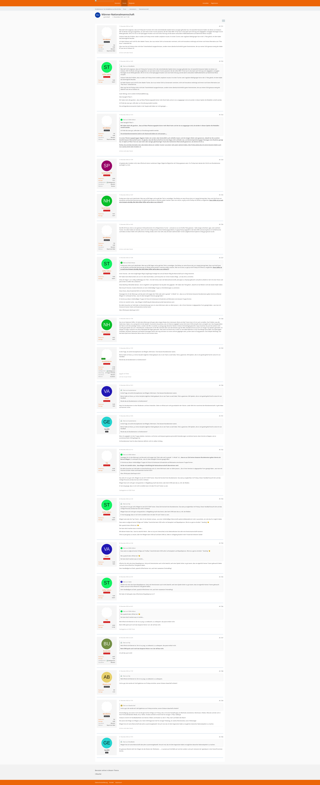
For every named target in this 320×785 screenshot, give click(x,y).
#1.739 (221, 700)
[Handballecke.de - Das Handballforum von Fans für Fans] (104, 4)
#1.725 (221, 195)
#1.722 (221, 61)
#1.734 (221, 543)
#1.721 (221, 26)
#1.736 (221, 606)
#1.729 (221, 348)
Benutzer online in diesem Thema (107, 770)
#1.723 (221, 115)
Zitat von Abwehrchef (129, 705)
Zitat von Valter (127, 582)
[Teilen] (223, 21)
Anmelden (206, 3)
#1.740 (221, 737)
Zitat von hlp (126, 504)
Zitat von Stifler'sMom (129, 119)
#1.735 (221, 577)
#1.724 (221, 159)
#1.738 (221, 671)
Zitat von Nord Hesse (129, 263)
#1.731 (221, 416)
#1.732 (221, 449)
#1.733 (221, 499)
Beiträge (100, 47)
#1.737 (221, 638)
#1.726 (221, 224)
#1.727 (221, 258)
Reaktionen (101, 45)
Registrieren (214, 3)
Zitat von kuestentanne (129, 390)
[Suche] (222, 3)
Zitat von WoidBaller (129, 66)
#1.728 (221, 318)
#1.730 (221, 385)
